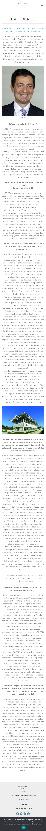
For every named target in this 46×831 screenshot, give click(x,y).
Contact (23, 800)
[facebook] (17, 813)
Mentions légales (23, 786)
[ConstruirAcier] (23, 5)
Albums (23, 805)
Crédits (23, 789)
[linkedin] (21, 813)
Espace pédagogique (23, 808)
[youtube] (28, 813)
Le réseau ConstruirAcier (23, 796)
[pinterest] (25, 813)
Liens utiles (23, 791)
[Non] (43, 824)
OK (24, 828)
